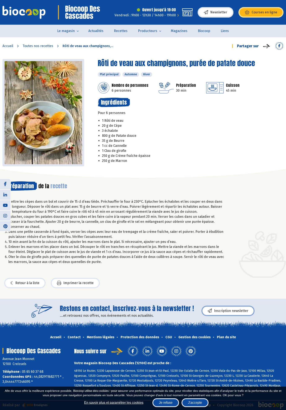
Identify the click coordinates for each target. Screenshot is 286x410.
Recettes (121, 31)
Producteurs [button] (147, 31)
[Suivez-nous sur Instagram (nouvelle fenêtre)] (5, 215)
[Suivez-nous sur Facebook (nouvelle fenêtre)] (5, 184)
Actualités (95, 31)
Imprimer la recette (78, 283)
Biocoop (204, 31)
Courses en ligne (264, 12)
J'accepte (195, 402)
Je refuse (166, 402)
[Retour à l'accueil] (24, 12)
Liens (225, 31)
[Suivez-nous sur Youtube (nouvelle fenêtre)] (5, 205)
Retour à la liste (27, 283)
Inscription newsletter (231, 311)
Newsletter (218, 12)
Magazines (179, 31)
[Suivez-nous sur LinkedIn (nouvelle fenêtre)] (5, 194)
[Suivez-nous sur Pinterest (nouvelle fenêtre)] (5, 226)
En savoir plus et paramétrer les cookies (113, 402)
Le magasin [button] (66, 31)
